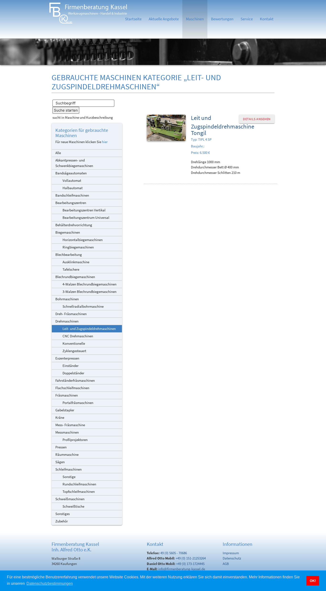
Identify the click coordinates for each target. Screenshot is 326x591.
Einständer (71, 365)
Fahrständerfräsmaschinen (75, 380)
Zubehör (61, 521)
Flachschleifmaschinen (72, 388)
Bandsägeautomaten (71, 173)
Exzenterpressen (67, 358)
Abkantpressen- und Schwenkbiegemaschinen (74, 163)
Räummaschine (67, 454)
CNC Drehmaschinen (78, 336)
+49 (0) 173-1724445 (190, 563)
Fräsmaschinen (66, 395)
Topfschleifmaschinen (79, 491)
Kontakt (266, 18)
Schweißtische (73, 506)
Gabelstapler (64, 410)
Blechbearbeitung (68, 254)
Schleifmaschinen (68, 469)
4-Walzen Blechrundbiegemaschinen (89, 284)
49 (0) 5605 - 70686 (173, 553)
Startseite (133, 18)
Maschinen (195, 18)
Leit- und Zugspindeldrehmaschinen (89, 328)
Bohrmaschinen (67, 299)
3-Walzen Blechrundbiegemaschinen (89, 291)
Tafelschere (71, 269)
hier (105, 142)
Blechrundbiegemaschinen (75, 276)
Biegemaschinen (67, 232)
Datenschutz (232, 558)
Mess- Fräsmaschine (70, 425)
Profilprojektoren (75, 439)
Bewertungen (222, 18)
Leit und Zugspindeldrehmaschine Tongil (222, 125)
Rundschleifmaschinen (79, 484)
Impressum (231, 553)
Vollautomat (72, 180)
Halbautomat (73, 188)
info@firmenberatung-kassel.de (181, 569)
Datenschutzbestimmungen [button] (49, 583)
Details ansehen (257, 119)
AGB (226, 563)
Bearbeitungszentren (70, 202)
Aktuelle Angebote (164, 18)
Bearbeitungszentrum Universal (86, 217)
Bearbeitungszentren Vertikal (84, 210)
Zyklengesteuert (74, 351)
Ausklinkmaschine (76, 262)
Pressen (61, 447)
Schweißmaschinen (69, 499)
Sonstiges (62, 513)
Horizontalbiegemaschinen (83, 239)
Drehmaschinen (67, 321)
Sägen (60, 462)
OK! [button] (313, 581)
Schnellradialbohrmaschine (83, 306)
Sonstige (69, 476)
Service (247, 18)
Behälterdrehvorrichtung (73, 225)
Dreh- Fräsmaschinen (71, 314)
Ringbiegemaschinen (78, 247)
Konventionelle (74, 343)
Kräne (59, 417)
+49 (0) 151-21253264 (191, 558)
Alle (58, 152)
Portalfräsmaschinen (78, 402)
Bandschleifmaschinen (72, 195)
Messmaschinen (67, 432)
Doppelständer (73, 373)
